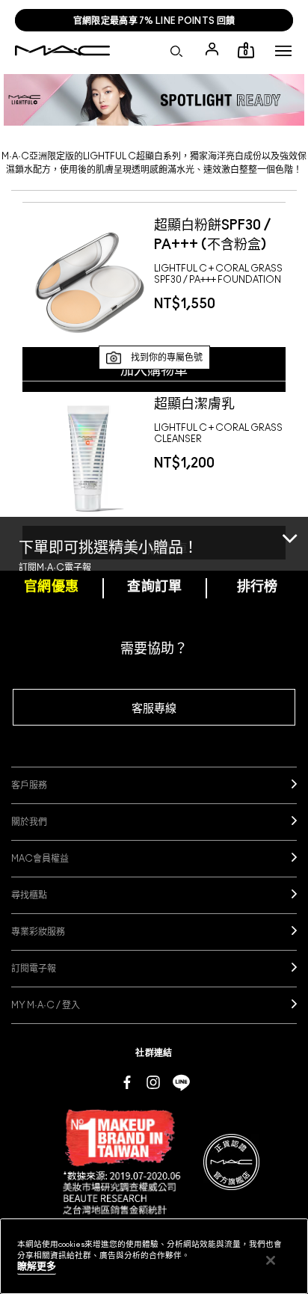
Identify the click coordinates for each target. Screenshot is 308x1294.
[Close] (290, 560)
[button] (283, 51)
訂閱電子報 (33, 968)
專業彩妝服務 (38, 931)
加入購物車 (154, 371)
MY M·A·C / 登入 (45, 1005)
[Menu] (283, 51)
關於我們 (29, 822)
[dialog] (220, 233)
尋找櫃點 (29, 895)
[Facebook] (127, 1081)
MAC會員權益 (40, 858)
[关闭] (270, 1260)
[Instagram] (153, 1081)
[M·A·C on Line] (181, 1081)
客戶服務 (29, 785)
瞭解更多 (36, 1267)
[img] (88, 279)
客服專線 (154, 708)
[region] (154, 1256)
